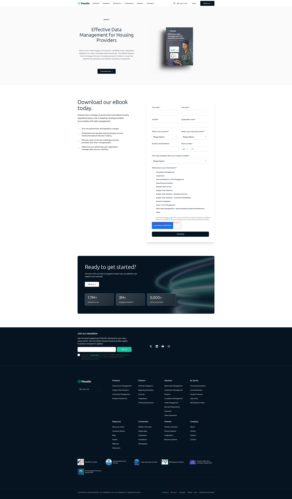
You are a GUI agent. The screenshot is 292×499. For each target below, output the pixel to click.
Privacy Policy (169, 217)
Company (150, 3)
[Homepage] (89, 381)
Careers (193, 435)
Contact (193, 440)
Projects (167, 394)
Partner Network (170, 431)
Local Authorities (196, 390)
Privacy (174, 492)
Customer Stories (118, 431)
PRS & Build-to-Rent (197, 403)
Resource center (118, 427)
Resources (117, 3)
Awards (193, 431)
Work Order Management (173, 386)
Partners (140, 3)
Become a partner (170, 440)
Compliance (142, 440)
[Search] (174, 3)
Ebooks (115, 440)
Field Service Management (121, 386)
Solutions (106, 3)
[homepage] (84, 3)
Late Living (194, 398)
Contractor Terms (206, 492)
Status (166, 492)
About (192, 427)
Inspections (142, 435)
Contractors (129, 3)
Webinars (115, 444)
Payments (167, 411)
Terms (189, 492)
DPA (195, 492)
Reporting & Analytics (146, 390)
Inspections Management (173, 390)
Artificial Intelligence (145, 386)
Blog (114, 435)
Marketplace (142, 444)
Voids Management (171, 403)
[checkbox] (180, 192)
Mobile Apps (142, 431)
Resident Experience (119, 398)
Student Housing (196, 394)
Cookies (182, 492)
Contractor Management (121, 394)
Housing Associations (198, 386)
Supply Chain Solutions (120, 390)
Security (141, 394)
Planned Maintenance (172, 407)
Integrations (142, 398)
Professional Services (146, 403)
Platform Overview (145, 427)
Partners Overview (171, 427)
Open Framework (170, 415)
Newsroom (116, 448)
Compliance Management (173, 398)
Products (96, 3)
